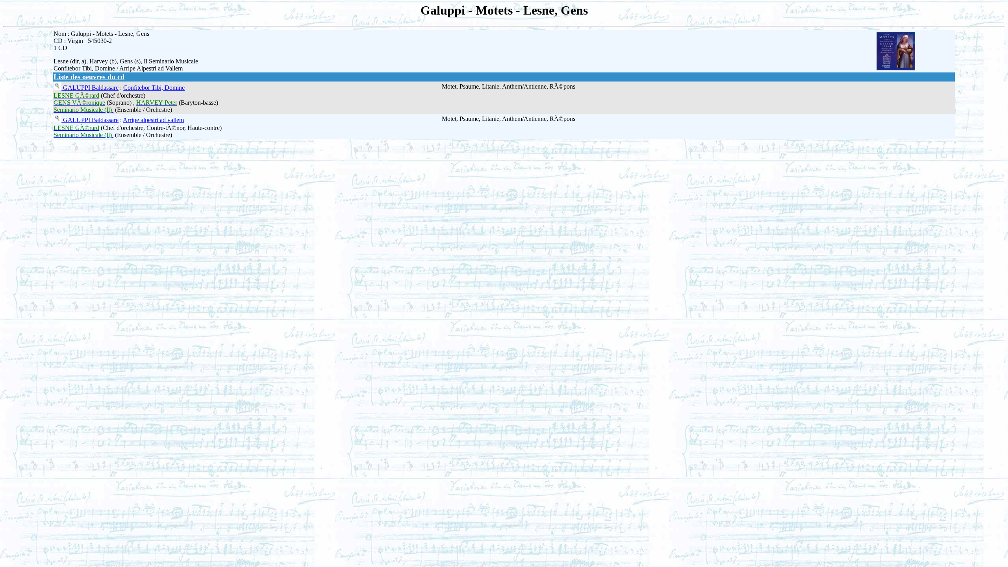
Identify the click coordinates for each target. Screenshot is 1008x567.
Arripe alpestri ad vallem (153, 120)
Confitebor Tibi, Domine (154, 87)
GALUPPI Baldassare (90, 87)
